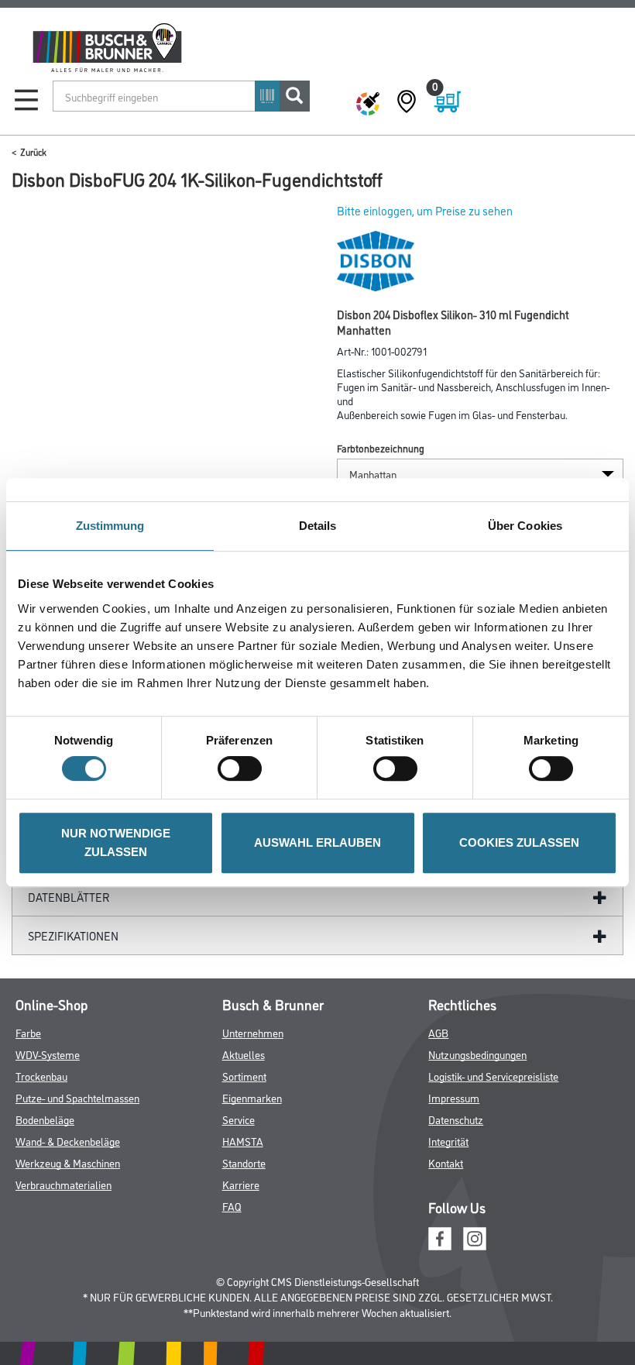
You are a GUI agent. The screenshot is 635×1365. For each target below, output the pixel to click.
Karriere (240, 1184)
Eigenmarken (252, 1097)
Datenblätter (69, 897)
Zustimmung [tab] (110, 525)
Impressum (453, 1097)
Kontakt (445, 1162)
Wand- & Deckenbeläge (67, 1140)
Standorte (244, 1162)
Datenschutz (455, 1119)
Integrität (448, 1140)
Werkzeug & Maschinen (67, 1162)
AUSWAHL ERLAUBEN (317, 842)
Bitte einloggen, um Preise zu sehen (425, 210)
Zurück (33, 151)
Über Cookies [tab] (525, 525)
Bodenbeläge (44, 1119)
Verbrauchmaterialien (63, 1184)
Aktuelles (243, 1054)
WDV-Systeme (47, 1054)
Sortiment (244, 1075)
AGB (438, 1032)
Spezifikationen (73, 935)
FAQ (232, 1205)
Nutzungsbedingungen (477, 1054)
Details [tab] (318, 525)
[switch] (243, 768)
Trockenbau (41, 1075)
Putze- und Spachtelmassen (77, 1097)
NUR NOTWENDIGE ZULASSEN (115, 842)
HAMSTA (242, 1140)
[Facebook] (439, 1237)
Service (238, 1119)
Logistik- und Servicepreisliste (493, 1075)
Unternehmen (252, 1032)
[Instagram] (474, 1237)
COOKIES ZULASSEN (519, 842)
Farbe (28, 1032)
